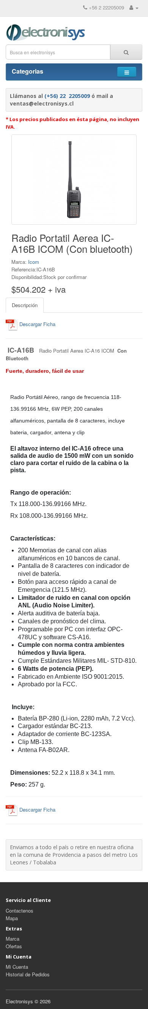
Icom (33, 261)
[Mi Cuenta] (134, 7)
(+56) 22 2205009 (67, 95)
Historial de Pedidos (28, 974)
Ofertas (14, 946)
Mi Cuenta (17, 966)
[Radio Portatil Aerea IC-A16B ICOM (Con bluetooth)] (74, 179)
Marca (12, 938)
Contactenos (19, 910)
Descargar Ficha (36, 324)
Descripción (25, 305)
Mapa (12, 918)
